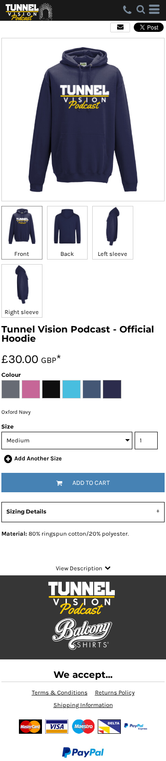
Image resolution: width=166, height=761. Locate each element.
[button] (140, 9)
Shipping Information (83, 704)
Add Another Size (38, 458)
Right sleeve (22, 311)
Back (67, 253)
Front (21, 253)
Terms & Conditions (60, 692)
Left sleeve (112, 253)
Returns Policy (115, 692)
